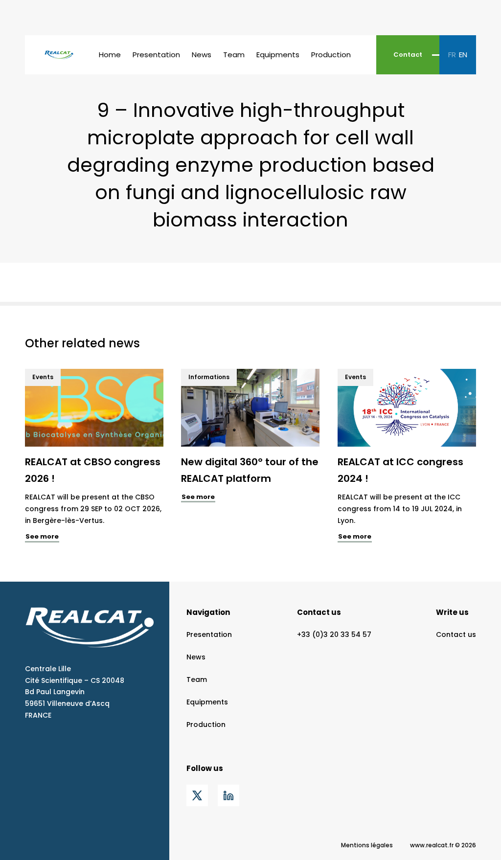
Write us (452, 612)
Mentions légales (367, 845)
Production (331, 54)
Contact (407, 54)
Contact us (319, 612)
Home (110, 54)
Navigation (208, 612)
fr (452, 54)
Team (234, 54)
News (201, 54)
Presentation (156, 54)
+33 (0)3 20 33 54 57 (334, 634)
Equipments (277, 54)
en (463, 54)
